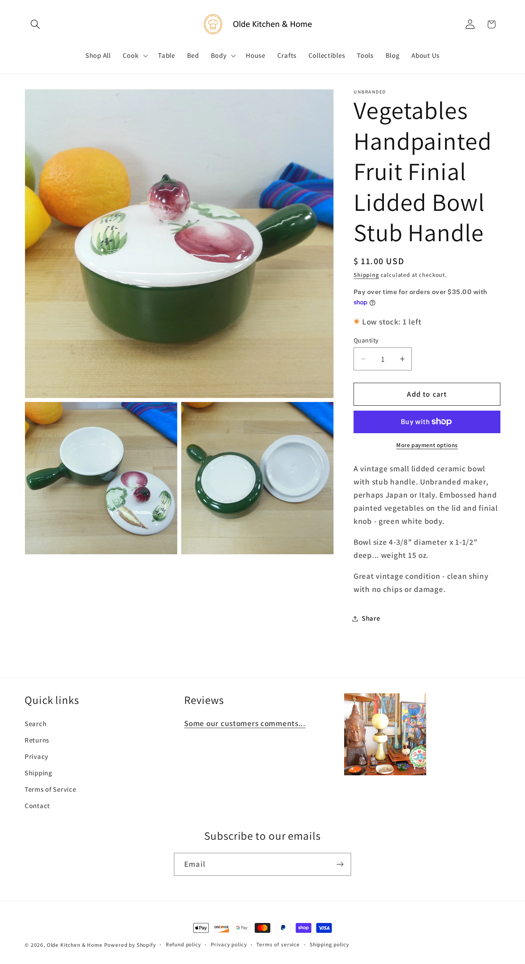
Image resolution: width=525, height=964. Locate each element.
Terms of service (277, 944)
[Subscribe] (340, 864)
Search (35, 723)
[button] (35, 24)
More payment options (427, 445)
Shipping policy (329, 944)
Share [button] (371, 618)
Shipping (366, 275)
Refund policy (183, 944)
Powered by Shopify (130, 944)
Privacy (36, 756)
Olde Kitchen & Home (75, 944)
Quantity (366, 340)
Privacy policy (229, 944)
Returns (37, 740)
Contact (37, 805)
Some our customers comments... (245, 723)
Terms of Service (50, 789)
